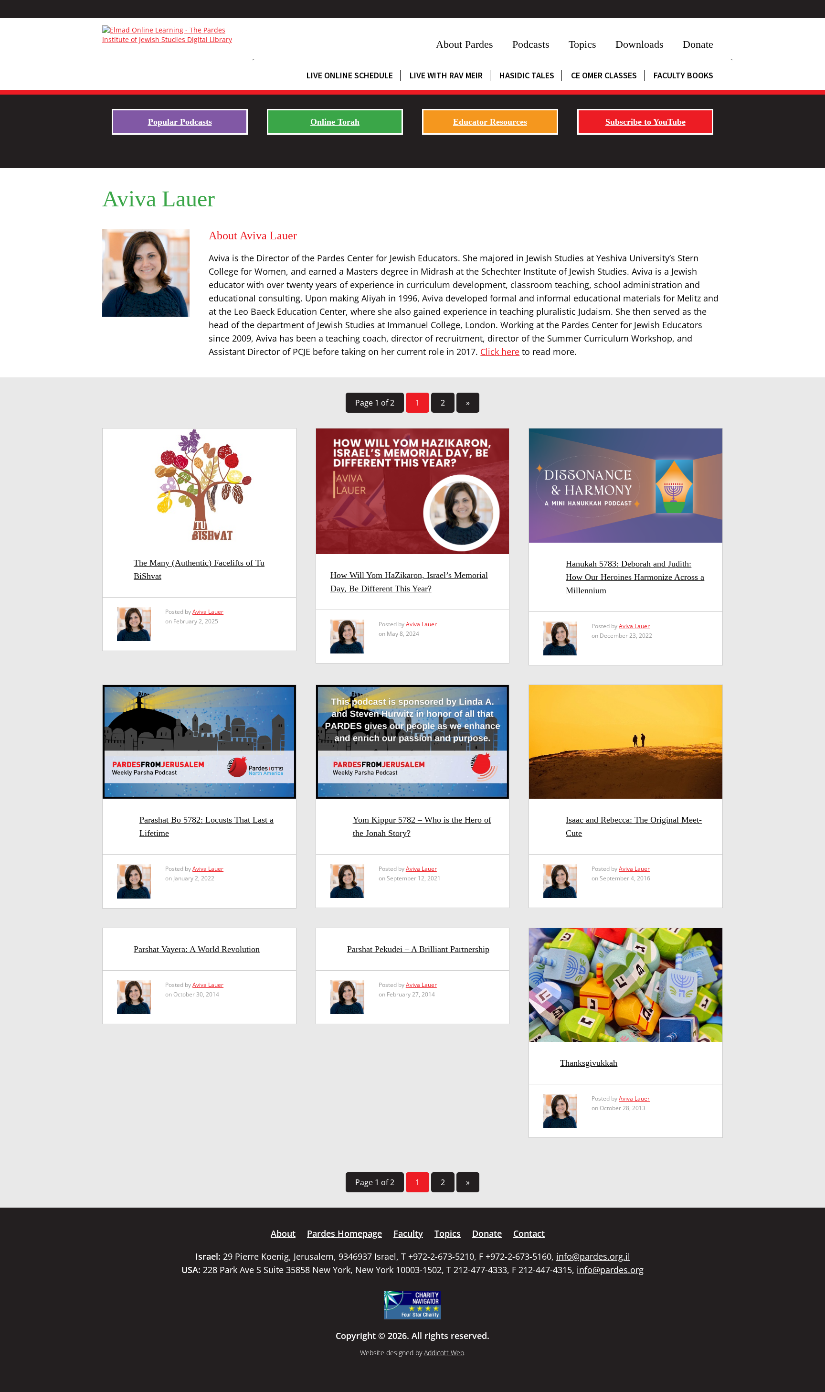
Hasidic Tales (526, 75)
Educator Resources (490, 122)
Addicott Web (444, 1352)
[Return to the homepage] (172, 34)
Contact (529, 1233)
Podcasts (531, 44)
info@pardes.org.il (593, 1256)
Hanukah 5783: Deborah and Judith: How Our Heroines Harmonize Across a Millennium (635, 577)
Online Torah (335, 122)
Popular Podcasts (180, 122)
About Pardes (464, 44)
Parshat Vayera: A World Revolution (197, 949)
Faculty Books (683, 75)
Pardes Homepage (344, 1233)
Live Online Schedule (350, 75)
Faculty (408, 1233)
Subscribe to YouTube (645, 122)
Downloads (639, 44)
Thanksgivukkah (588, 1063)
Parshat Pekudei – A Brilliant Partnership (418, 949)
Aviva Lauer (207, 612)
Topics (582, 44)
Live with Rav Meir (446, 75)
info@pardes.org (610, 1269)
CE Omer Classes (604, 75)
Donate (698, 44)
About (283, 1233)
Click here (499, 351)
